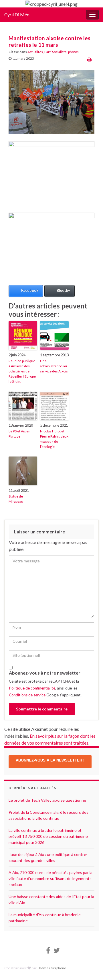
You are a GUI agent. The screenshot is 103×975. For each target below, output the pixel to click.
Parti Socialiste (55, 52)
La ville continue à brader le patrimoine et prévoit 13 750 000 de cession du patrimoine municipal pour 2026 (48, 836)
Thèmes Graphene (51, 968)
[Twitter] (57, 949)
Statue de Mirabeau (16, 499)
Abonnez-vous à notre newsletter (44, 672)
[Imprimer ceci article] (89, 59)
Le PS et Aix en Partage (19, 433)
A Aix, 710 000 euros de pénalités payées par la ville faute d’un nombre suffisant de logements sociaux (50, 878)
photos (73, 52)
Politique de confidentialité (32, 688)
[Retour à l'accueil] (51, 3)
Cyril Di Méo (16, 14)
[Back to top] (90, 941)
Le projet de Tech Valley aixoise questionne (47, 800)
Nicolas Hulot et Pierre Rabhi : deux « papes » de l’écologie (54, 439)
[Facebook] (48, 949)
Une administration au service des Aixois (54, 366)
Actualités (35, 52)
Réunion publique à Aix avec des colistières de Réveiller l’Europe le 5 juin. (22, 371)
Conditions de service (27, 695)
